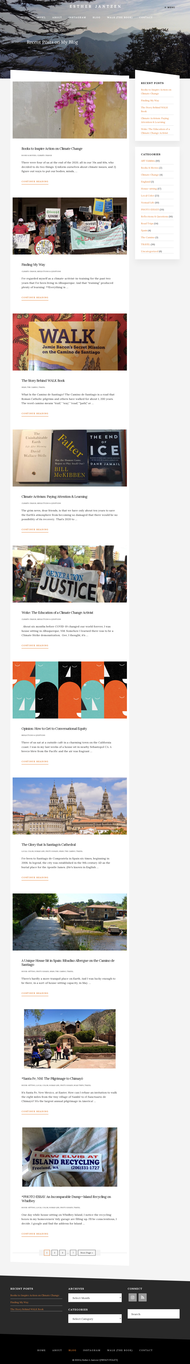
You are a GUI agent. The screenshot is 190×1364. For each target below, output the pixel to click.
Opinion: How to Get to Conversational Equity (54, 728)
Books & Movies (29, 155)
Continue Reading (35, 182)
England (145, 181)
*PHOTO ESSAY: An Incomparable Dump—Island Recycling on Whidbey (66, 1199)
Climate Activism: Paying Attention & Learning (54, 496)
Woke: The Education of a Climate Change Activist (57, 612)
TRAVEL (42, 387)
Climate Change (44, 155)
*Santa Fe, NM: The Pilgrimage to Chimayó (52, 1078)
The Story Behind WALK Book (43, 380)
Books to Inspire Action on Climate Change (52, 148)
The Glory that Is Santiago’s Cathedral (49, 844)
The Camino (32, 387)
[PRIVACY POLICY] (109, 1360)
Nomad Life (39, 851)
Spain (24, 387)
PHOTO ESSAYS (52, 851)
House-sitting (28, 971)
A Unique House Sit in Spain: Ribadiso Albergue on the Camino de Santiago (68, 962)
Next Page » (86, 1253)
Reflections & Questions (49, 271)
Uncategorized (149, 251)
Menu (171, 7)
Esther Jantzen (96, 6)
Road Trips (79, 1085)
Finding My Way (33, 264)
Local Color (28, 851)
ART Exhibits (148, 160)
